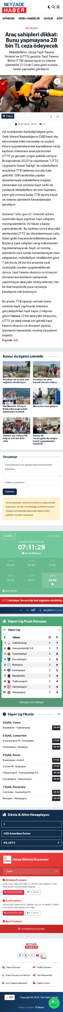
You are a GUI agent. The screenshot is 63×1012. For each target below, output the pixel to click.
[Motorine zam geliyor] (46, 396)
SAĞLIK (48, 18)
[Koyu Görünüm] (49, 7)
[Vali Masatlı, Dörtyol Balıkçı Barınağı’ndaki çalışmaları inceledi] (16, 396)
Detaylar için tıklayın (32, 702)
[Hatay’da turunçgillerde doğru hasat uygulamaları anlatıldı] (46, 425)
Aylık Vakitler (11, 591)
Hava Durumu (13, 967)
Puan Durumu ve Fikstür (18, 975)
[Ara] (53, 7)
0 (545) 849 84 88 (14, 892)
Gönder (10, 491)
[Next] (43, 955)
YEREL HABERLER (29, 18)
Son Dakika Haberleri (16, 983)
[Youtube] (37, 955)
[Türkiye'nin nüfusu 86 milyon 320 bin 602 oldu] (16, 425)
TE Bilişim (39, 1007)
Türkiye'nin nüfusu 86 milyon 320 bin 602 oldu (15, 438)
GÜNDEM (8, 18)
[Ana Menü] (58, 7)
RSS (11, 997)
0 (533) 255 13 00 (14, 913)
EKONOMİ (31, 28)
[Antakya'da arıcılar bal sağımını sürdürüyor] (16, 369)
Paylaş (9, 116)
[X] (25, 955)
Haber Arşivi (43, 983)
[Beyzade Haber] (14, 7)
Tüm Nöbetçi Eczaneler (33, 929)
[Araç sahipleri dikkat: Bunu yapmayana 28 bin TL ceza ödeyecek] (31, 93)
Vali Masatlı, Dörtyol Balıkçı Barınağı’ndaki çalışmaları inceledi (15, 409)
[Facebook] (20, 955)
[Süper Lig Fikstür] (58, 714)
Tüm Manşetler (44, 975)
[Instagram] (31, 955)
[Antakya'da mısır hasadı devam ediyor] (46, 369)
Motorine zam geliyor (45, 406)
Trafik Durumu (44, 967)
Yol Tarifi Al (34, 892)
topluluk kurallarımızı (32, 502)
